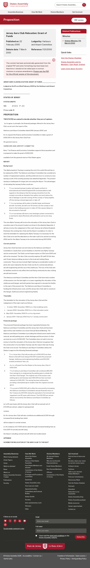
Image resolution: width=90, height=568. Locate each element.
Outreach (71, 486)
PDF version (79, 20)
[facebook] (15, 521)
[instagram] (5, 524)
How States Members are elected (33, 466)
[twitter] (10, 521)
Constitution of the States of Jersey (33, 471)
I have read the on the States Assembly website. (54, 537)
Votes (5, 463)
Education (71, 489)
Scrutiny (6, 483)
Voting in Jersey (73, 466)
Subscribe (81, 537)
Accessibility (27, 556)
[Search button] (84, 5)
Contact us (71, 509)
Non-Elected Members (54, 469)
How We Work (37, 12)
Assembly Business (15, 12)
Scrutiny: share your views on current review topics (77, 462)
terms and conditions (57, 536)
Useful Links (8, 559)
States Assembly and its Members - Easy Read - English (73, 63)
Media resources (73, 503)
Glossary (28, 506)
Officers (49, 472)
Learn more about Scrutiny (72, 69)
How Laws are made (31, 486)
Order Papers (8, 460)
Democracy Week (74, 480)
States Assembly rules (32, 483)
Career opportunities (75, 506)
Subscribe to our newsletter (73, 493)
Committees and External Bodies (33, 492)
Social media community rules (14, 529)
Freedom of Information (65, 556)
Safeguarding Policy (79, 559)
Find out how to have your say (76, 457)
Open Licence (80, 556)
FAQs (27, 509)
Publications (8, 480)
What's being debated (11, 457)
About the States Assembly (31, 457)
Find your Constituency (75, 477)
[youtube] (24, 521)
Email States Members (54, 466)
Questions (28, 480)
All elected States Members (53, 457)
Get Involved (77, 12)
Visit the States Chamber (71, 58)
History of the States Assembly (32, 462)
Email (37, 517)
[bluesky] (5, 521)
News (5, 469)
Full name (39, 526)
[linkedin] (20, 521)
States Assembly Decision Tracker (12, 476)
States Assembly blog (75, 497)
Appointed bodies (31, 489)
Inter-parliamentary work (33, 503)
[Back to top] (86, 564)
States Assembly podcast (77, 500)
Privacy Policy (65, 559)
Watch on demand (9, 466)
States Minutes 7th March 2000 (73, 42)
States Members (57, 12)
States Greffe (29, 496)
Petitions (71, 469)
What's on (7, 472)
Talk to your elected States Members (75, 473)
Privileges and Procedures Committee (34, 475)
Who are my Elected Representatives (53, 462)
